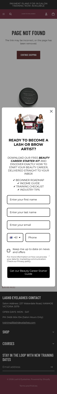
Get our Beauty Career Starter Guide (28, 272)
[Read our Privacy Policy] (49, 257)
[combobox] (15, 237)
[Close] (51, 111)
